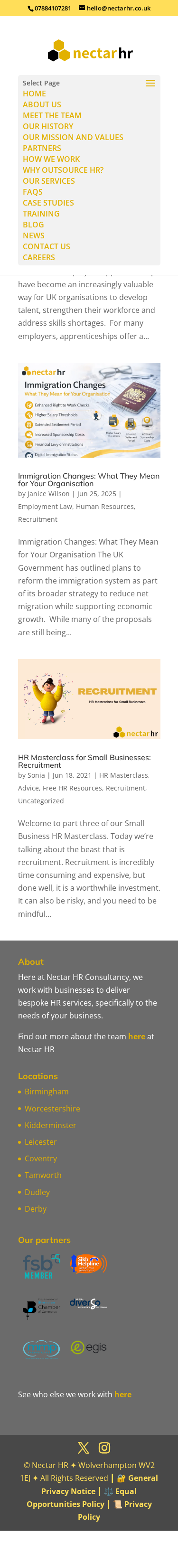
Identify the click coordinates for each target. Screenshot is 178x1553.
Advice (28, 787)
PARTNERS (42, 148)
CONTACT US (46, 246)
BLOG (33, 224)
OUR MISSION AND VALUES (73, 137)
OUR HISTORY (48, 126)
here (136, 1036)
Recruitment (37, 519)
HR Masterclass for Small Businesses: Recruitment (84, 761)
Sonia (36, 775)
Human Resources (105, 506)
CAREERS (39, 257)
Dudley (37, 1192)
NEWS (34, 235)
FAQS (33, 192)
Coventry (41, 1158)
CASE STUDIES (48, 203)
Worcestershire (52, 1108)
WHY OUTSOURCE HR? (63, 170)
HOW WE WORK (51, 159)
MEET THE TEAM (52, 115)
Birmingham (47, 1091)
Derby (36, 1209)
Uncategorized (41, 800)
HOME (34, 93)
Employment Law (45, 506)
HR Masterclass (123, 775)
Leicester (41, 1142)
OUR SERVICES (49, 181)
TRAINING (41, 213)
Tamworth (43, 1175)
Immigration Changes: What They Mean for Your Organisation (88, 479)
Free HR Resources (72, 787)
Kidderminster (50, 1125)
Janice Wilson (49, 493)
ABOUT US (42, 104)
